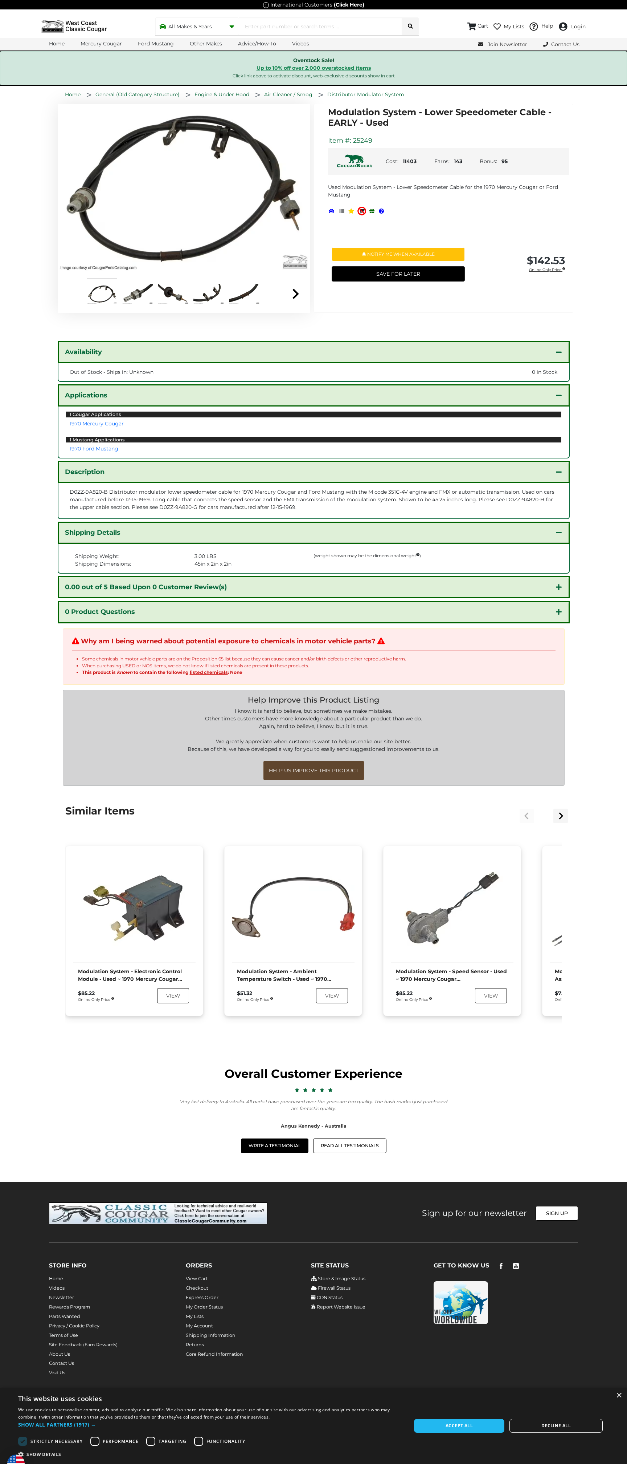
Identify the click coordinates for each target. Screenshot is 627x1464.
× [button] (619, 1395)
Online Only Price (545, 270)
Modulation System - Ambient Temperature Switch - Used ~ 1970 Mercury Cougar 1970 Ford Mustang (282, 975)
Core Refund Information (214, 1354)
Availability (83, 352)
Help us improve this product (313, 770)
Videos (300, 43)
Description (84, 472)
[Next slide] (295, 294)
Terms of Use (63, 1335)
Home (57, 43)
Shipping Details (92, 533)
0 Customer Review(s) (146, 587)
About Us (59, 1354)
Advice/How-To (257, 43)
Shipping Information (210, 1335)
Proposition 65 (208, 659)
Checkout (197, 1288)
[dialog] (313, 1426)
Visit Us (57, 1372)
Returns (195, 1344)
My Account (199, 1325)
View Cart (197, 1278)
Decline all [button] (556, 1426)
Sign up (557, 1213)
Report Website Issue (340, 1307)
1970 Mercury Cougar (97, 423)
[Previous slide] (527, 816)
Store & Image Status (341, 1278)
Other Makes (206, 43)
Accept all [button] (459, 1426)
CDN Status (329, 1297)
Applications (86, 395)
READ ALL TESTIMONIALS (350, 1145)
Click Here (349, 4)
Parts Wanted (64, 1316)
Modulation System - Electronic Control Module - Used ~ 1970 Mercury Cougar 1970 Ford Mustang (130, 975)
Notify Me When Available (400, 254)
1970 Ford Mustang (94, 448)
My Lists (195, 1316)
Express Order (202, 1297)
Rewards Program (69, 1307)
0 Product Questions (100, 612)
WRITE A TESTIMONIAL (275, 1145)
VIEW (173, 995)
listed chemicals (225, 665)
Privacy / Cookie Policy (74, 1325)
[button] (209, 1424)
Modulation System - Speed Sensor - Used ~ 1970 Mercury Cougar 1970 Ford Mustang (451, 975)
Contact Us (61, 1363)
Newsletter (61, 1297)
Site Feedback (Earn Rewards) (83, 1344)
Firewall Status (334, 1288)
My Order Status (204, 1307)
